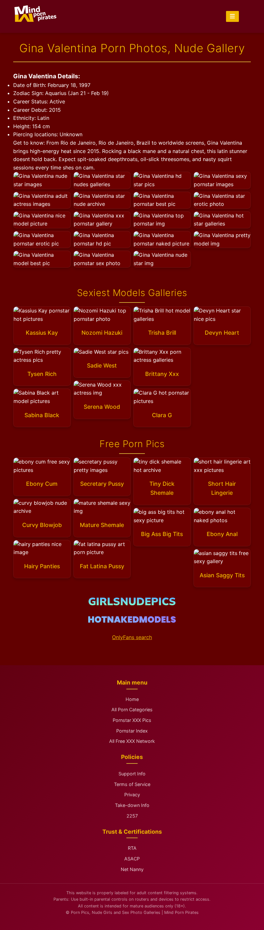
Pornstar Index (132, 730)
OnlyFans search (132, 637)
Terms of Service (132, 784)
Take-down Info (132, 805)
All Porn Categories (132, 709)
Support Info (132, 773)
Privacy (132, 794)
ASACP (132, 858)
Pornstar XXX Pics (132, 720)
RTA (132, 848)
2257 (132, 816)
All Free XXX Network (132, 741)
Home (132, 699)
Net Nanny (132, 869)
